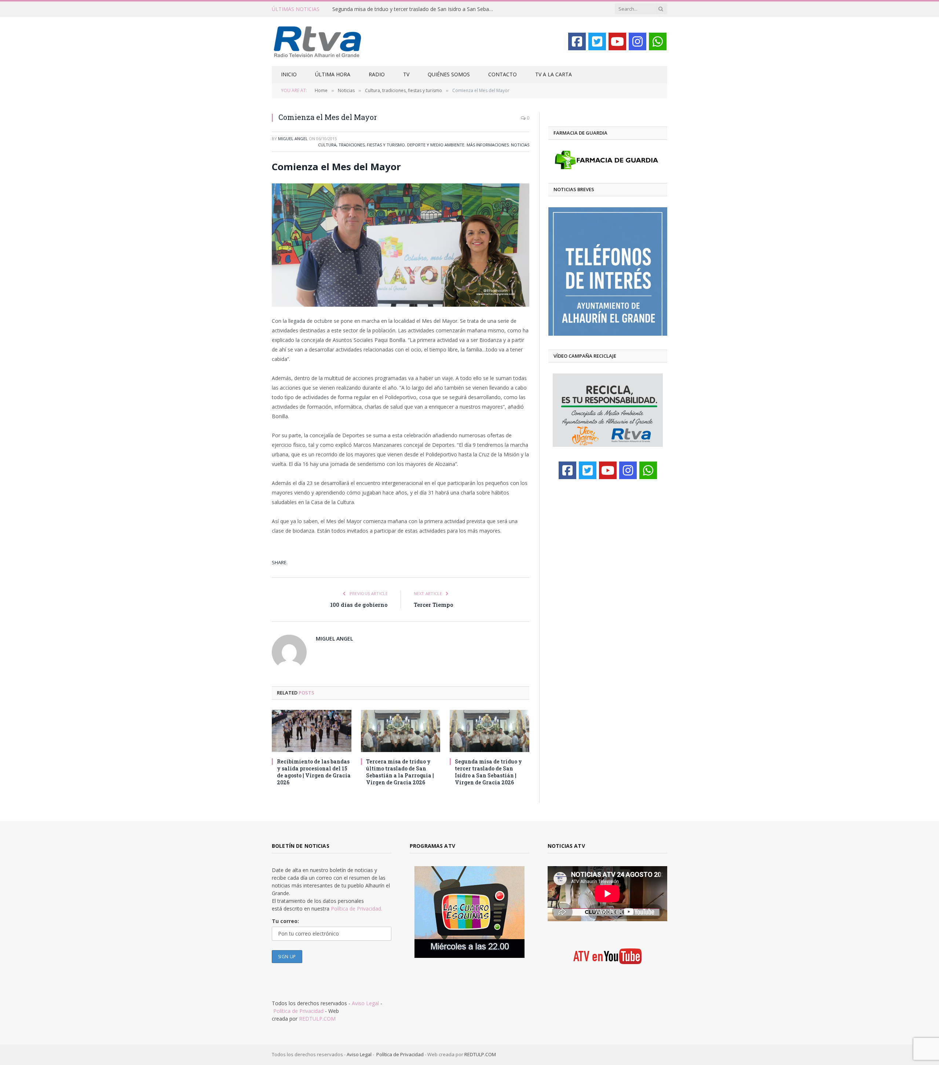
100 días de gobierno (359, 604)
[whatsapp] (657, 41)
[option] (607, 271)
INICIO (289, 74)
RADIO (377, 74)
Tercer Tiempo (433, 604)
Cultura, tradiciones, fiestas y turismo (361, 144)
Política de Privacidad (298, 1010)
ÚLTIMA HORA (332, 74)
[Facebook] (577, 41)
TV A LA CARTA (553, 74)
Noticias (520, 144)
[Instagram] (637, 41)
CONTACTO (502, 74)
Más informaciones (488, 144)
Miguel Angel (293, 138)
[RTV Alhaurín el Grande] (317, 41)
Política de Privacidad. (356, 908)
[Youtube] (617, 41)
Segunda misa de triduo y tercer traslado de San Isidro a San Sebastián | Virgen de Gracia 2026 (414, 9)
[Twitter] (597, 41)
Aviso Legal (365, 1003)
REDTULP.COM (317, 1018)
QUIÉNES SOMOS (449, 74)
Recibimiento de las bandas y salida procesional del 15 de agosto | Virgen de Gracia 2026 (314, 772)
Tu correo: (285, 921)
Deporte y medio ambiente (435, 144)
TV (406, 74)
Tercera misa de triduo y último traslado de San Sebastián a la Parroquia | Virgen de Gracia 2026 (400, 772)
